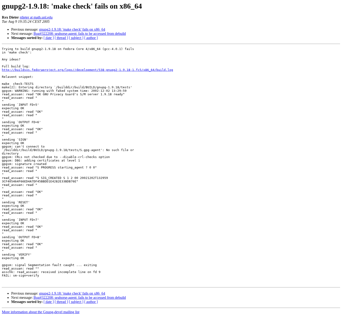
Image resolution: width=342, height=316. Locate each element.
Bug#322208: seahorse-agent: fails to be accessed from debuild (80, 34)
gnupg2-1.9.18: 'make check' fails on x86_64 (72, 29)
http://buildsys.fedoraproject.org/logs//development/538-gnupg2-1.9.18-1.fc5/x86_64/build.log (87, 70)
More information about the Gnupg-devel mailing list (40, 312)
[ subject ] (76, 38)
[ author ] (91, 38)
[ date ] (49, 38)
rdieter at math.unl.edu (36, 17)
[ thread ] (61, 38)
